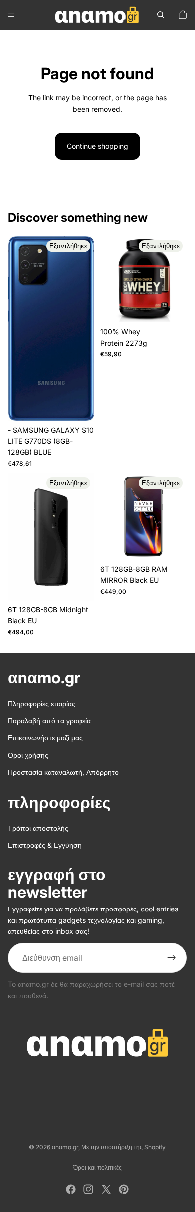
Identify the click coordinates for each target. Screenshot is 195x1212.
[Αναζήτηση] (161, 15)
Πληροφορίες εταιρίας (42, 703)
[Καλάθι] (183, 15)
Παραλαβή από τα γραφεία (49, 720)
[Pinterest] (124, 1189)
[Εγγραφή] (172, 957)
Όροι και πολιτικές (98, 1167)
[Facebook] (71, 1189)
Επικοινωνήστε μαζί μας (45, 737)
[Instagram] (88, 1189)
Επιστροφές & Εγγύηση (45, 845)
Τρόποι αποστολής (38, 828)
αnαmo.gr (65, 1147)
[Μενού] (11, 14)
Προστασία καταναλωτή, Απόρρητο (63, 772)
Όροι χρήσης (28, 755)
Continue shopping (97, 146)
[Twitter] (106, 1189)
